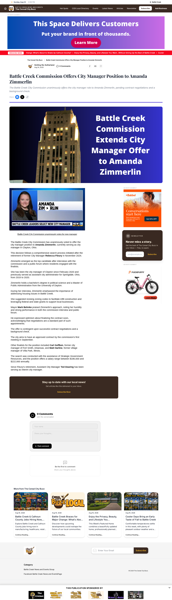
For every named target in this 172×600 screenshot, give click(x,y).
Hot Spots (64, 8)
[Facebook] (90, 66)
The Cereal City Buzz (35, 60)
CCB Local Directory (80, 8)
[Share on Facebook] (17, 97)
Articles (120, 8)
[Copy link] (27, 97)
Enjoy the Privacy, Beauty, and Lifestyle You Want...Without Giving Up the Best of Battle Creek (101, 53)
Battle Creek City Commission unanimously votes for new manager (47, 234)
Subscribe (145, 8)
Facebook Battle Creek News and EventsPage (43, 574)
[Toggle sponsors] (169, 588)
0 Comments (65, 66)
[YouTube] (95, 66)
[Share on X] (22, 97)
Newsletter (131, 8)
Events (95, 8)
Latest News (107, 8)
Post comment (43, 446)
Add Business (161, 8)
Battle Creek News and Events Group (39, 569)
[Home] (5, 8)
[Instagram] (101, 66)
